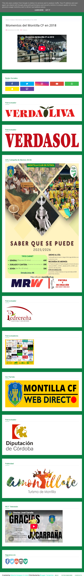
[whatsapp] (72, 84)
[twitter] (27, 84)
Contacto (78, 575)
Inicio (7, 20)
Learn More (39, 10)
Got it (47, 10)
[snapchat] (12, 89)
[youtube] (57, 84)
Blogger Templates (47, 575)
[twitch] (27, 89)
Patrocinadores (66, 575)
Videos (12, 20)
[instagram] (42, 84)
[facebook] (12, 84)
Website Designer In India (19, 575)
